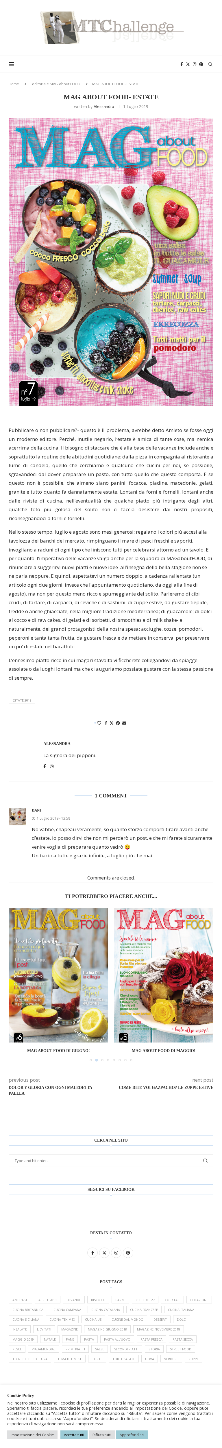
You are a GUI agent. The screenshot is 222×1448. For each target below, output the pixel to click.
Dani (36, 810)
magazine (69, 1329)
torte (97, 1359)
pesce (17, 1349)
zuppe (193, 1359)
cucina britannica (27, 1309)
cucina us (93, 1319)
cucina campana (67, 1309)
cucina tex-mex (62, 1319)
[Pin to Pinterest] (118, 723)
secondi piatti (126, 1349)
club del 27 (145, 1300)
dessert (160, 1319)
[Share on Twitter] (112, 723)
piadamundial (44, 1349)
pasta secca (183, 1339)
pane (70, 1339)
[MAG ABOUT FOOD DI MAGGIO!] (58, 975)
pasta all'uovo (117, 1339)
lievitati (44, 1329)
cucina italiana (181, 1309)
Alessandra (104, 106)
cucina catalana (105, 1309)
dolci (181, 1319)
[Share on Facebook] (106, 723)
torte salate (123, 1359)
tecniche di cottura (29, 1359)
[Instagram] (194, 64)
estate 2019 (22, 700)
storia (154, 1349)
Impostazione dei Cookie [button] (32, 1434)
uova (149, 1359)
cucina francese (144, 1309)
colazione (199, 1300)
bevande (74, 1300)
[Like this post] (99, 723)
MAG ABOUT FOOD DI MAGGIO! (58, 1051)
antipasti (20, 1300)
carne (120, 1300)
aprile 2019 (47, 1300)
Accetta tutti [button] (74, 1434)
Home (14, 83)
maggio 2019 (23, 1339)
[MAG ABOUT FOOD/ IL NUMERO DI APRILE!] (163, 975)
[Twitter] (188, 64)
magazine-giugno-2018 (107, 1329)
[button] (16, 985)
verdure (171, 1359)
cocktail (172, 1300)
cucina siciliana (25, 1319)
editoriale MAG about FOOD (56, 83)
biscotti (98, 1300)
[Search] (210, 64)
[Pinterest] (201, 64)
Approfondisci (132, 1434)
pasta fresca (151, 1339)
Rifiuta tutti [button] (101, 1434)
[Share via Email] (124, 723)
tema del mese (70, 1359)
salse (99, 1349)
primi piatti (75, 1349)
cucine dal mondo (127, 1319)
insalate (19, 1329)
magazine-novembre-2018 (158, 1329)
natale (50, 1339)
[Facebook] (181, 64)
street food (180, 1349)
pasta (89, 1339)
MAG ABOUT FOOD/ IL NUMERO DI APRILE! (164, 1051)
